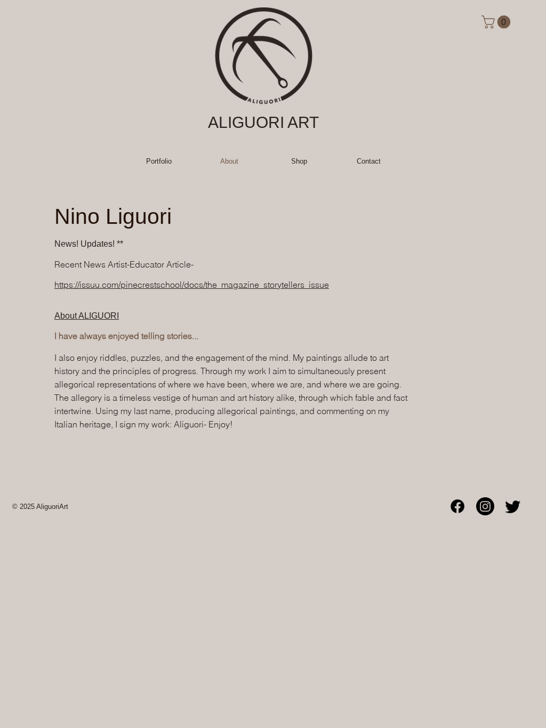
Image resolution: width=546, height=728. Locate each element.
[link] (497, 21)
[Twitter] (513, 506)
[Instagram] (485, 506)
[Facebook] (457, 506)
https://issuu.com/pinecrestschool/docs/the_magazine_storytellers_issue (191, 284)
